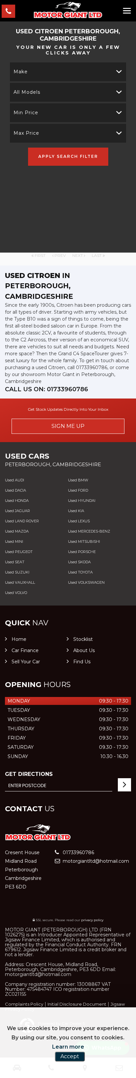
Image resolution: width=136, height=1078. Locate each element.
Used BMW (78, 480)
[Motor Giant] (68, 10)
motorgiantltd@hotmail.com (95, 861)
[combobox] (68, 71)
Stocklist (83, 639)
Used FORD (78, 490)
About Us (84, 650)
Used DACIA (15, 490)
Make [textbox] (21, 72)
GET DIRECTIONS (29, 774)
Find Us (81, 662)
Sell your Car (26, 662)
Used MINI (14, 541)
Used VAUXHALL (20, 582)
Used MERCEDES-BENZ (89, 531)
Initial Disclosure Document (77, 1004)
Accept (69, 1056)
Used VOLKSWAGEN (86, 582)
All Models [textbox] (27, 92)
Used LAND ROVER (22, 521)
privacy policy (92, 920)
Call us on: (46, 389)
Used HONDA (17, 500)
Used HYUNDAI (81, 500)
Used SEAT (14, 562)
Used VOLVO (16, 592)
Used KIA (76, 510)
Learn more (68, 1047)
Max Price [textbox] (26, 133)
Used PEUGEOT (19, 551)
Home (19, 639)
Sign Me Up (68, 426)
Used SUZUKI (17, 572)
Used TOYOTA (80, 572)
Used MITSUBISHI (84, 541)
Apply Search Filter (68, 156)
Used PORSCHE (82, 551)
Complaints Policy (24, 1004)
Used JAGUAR (17, 510)
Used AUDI (14, 480)
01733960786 (77, 852)
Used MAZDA (17, 531)
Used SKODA (79, 562)
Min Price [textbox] (26, 113)
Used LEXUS (79, 521)
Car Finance (25, 650)
